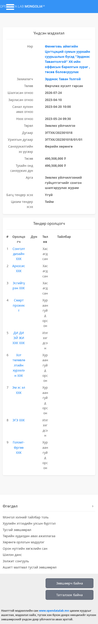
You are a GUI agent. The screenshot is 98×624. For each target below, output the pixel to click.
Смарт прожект (19, 305)
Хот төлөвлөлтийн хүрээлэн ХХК (19, 365)
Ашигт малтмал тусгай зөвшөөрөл (30, 567)
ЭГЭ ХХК (19, 420)
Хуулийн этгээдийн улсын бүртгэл (29, 523)
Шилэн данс (12, 554)
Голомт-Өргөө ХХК (19, 447)
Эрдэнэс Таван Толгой (63, 79)
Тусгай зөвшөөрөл (17, 530)
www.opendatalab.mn (54, 611)
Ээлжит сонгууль (16, 561)
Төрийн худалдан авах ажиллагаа (29, 536)
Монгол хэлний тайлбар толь (26, 517)
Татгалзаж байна (69, 595)
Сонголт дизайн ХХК (19, 254)
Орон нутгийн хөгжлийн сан (25, 548)
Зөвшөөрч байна (69, 583)
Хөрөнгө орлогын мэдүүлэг (23, 542)
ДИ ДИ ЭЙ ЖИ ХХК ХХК (19, 338)
